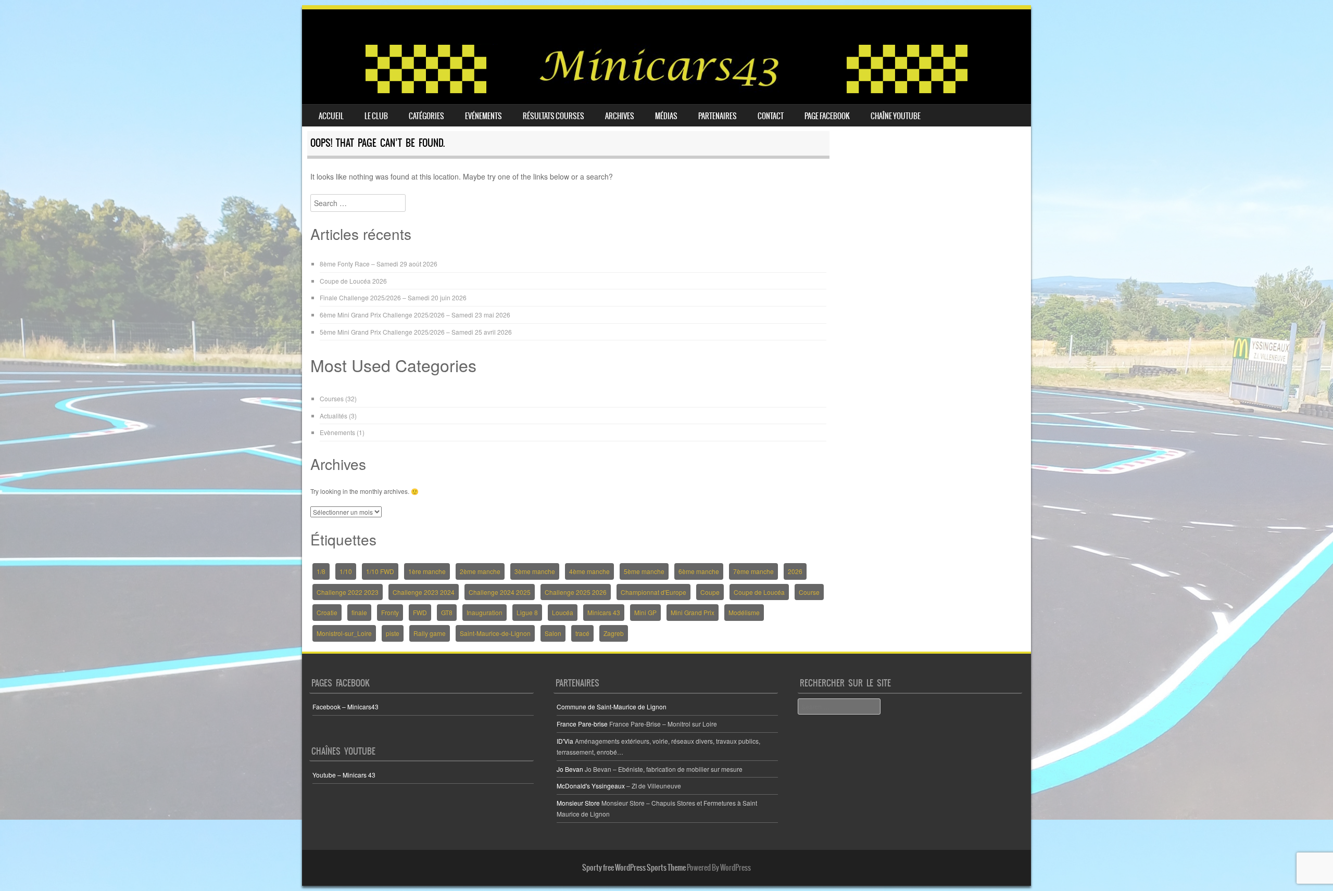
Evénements (483, 116)
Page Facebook (827, 116)
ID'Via (565, 740)
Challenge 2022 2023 (348, 592)
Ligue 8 (527, 612)
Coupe (710, 592)
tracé (582, 633)
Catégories (426, 116)
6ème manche (698, 571)
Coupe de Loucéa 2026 (353, 280)
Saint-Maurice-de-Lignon (495, 633)
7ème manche (753, 571)
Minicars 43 (603, 612)
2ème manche (480, 571)
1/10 (345, 571)
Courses (332, 398)
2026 (795, 571)
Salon (553, 633)
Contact (771, 116)
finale (359, 612)
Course (809, 592)
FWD (420, 612)
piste (392, 633)
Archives (619, 116)
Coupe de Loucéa (759, 592)
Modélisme (744, 612)
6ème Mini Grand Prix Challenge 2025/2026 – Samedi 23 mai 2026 (415, 314)
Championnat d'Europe (653, 592)
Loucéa (562, 612)
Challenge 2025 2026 (576, 592)
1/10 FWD (380, 571)
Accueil (331, 116)
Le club (376, 116)
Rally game (429, 633)
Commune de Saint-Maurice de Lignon (611, 706)
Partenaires (717, 116)
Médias (666, 116)
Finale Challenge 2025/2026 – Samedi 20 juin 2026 (393, 297)
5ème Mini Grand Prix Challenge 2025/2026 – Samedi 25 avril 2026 (416, 331)
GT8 (446, 612)
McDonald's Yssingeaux (591, 785)
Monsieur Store (578, 802)
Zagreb (613, 633)
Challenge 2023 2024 (424, 592)
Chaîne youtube (896, 116)
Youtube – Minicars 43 (343, 774)
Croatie (327, 612)
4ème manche (589, 571)
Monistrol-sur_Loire (344, 633)
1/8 (321, 571)
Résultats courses (553, 116)
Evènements (337, 432)
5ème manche (644, 571)
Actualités (333, 415)
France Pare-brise (582, 723)
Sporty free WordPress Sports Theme (634, 867)
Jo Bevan (570, 769)
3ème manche (534, 571)
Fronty (390, 612)
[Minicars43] (666, 91)
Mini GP (645, 612)
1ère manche (427, 571)
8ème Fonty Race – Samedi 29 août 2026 (378, 263)
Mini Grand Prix (692, 612)
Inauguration (484, 612)
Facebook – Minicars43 (345, 706)
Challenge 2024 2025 (500, 592)
